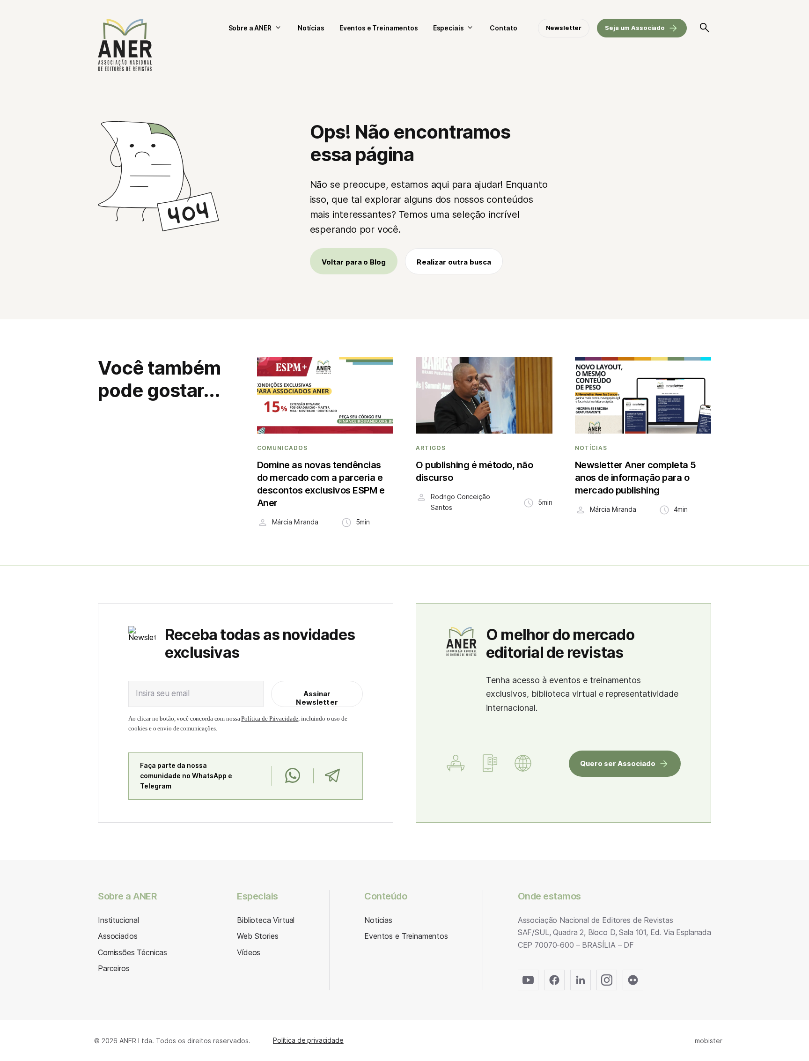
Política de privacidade (308, 1040)
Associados (117, 936)
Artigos (431, 448)
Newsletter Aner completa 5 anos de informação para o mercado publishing (635, 477)
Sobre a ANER (250, 28)
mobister (708, 1041)
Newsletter (564, 27)
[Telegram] (332, 775)
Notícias (311, 28)
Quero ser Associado (617, 763)
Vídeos (248, 952)
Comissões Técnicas (132, 952)
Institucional (118, 920)
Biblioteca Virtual (265, 920)
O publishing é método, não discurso (474, 471)
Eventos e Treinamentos (378, 28)
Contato (503, 28)
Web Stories (257, 936)
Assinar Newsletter (317, 698)
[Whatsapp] (292, 776)
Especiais (448, 28)
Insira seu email (163, 693)
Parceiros (114, 968)
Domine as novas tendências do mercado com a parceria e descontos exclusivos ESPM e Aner (321, 483)
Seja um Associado (635, 27)
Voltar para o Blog (354, 262)
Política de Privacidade (269, 718)
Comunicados (282, 448)
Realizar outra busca (454, 262)
